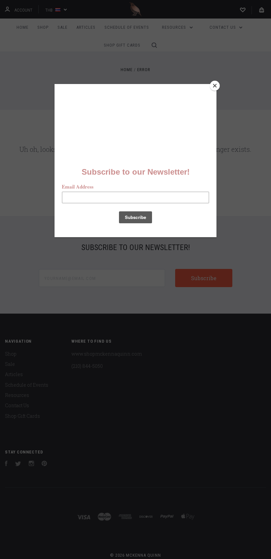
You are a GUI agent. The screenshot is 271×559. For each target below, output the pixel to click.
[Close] (215, 86)
